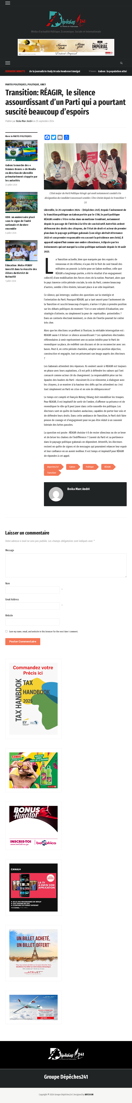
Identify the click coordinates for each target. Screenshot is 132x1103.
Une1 (43, 84)
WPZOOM (89, 1094)
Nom (7, 583)
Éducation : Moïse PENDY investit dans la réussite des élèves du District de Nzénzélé (21, 271)
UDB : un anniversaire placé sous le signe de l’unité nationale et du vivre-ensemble (20, 222)
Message (9, 550)
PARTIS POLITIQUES (15, 84)
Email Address (12, 599)
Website (9, 615)
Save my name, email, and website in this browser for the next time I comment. (43, 631)
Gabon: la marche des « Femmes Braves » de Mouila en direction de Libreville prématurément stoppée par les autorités (21, 173)
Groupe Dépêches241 (66, 1077)
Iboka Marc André (24, 121)
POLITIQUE (33, 84)
